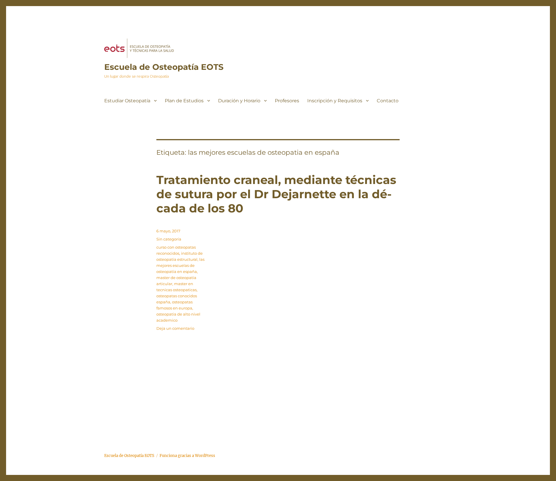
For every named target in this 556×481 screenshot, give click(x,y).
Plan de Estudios (184, 100)
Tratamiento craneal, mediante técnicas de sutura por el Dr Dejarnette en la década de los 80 (276, 194)
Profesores (287, 100)
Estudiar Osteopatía (127, 100)
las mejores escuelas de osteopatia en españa (180, 265)
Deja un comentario (175, 328)
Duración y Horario (239, 100)
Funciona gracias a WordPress (187, 455)
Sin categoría (168, 239)
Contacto (387, 100)
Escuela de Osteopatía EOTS (164, 67)
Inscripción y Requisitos (334, 100)
